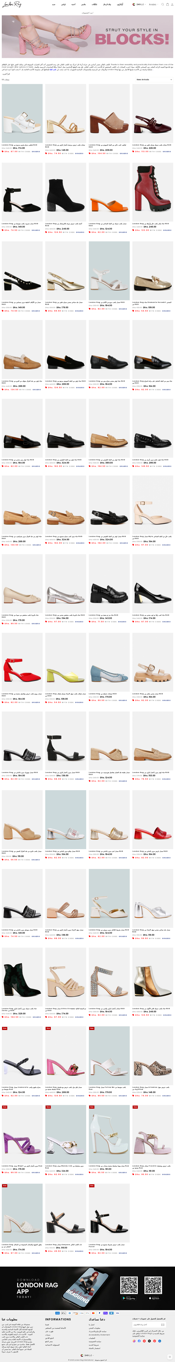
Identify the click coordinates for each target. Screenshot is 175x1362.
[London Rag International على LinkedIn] (159, 1341)
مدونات (47, 1335)
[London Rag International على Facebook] (139, 1341)
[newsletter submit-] (163, 1325)
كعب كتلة (53, 69)
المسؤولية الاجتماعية (52, 1345)
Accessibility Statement (99, 1335)
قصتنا (47, 1324)
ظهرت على (49, 1331)
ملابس (83, 4)
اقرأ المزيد (6, 74)
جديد (53, 4)
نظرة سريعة (22, 140)
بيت (91, 13)
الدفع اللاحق (49, 1338)
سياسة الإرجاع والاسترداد (97, 1331)
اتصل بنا (91, 1324)
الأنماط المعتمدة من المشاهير (55, 1328)
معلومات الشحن (94, 1328)
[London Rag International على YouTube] (144, 1341)
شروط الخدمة (94, 1345)
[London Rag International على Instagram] (134, 1341)
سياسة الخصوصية (95, 1341)
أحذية (73, 4)
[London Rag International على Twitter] (149, 1341)
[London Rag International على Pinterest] (154, 1341)
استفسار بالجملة (94, 1348)
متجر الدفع (49, 1341)
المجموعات (85, 13)
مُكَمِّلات (94, 4)
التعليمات (92, 1338)
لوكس (63, 4)
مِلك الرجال (107, 4)
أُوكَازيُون (120, 4)
